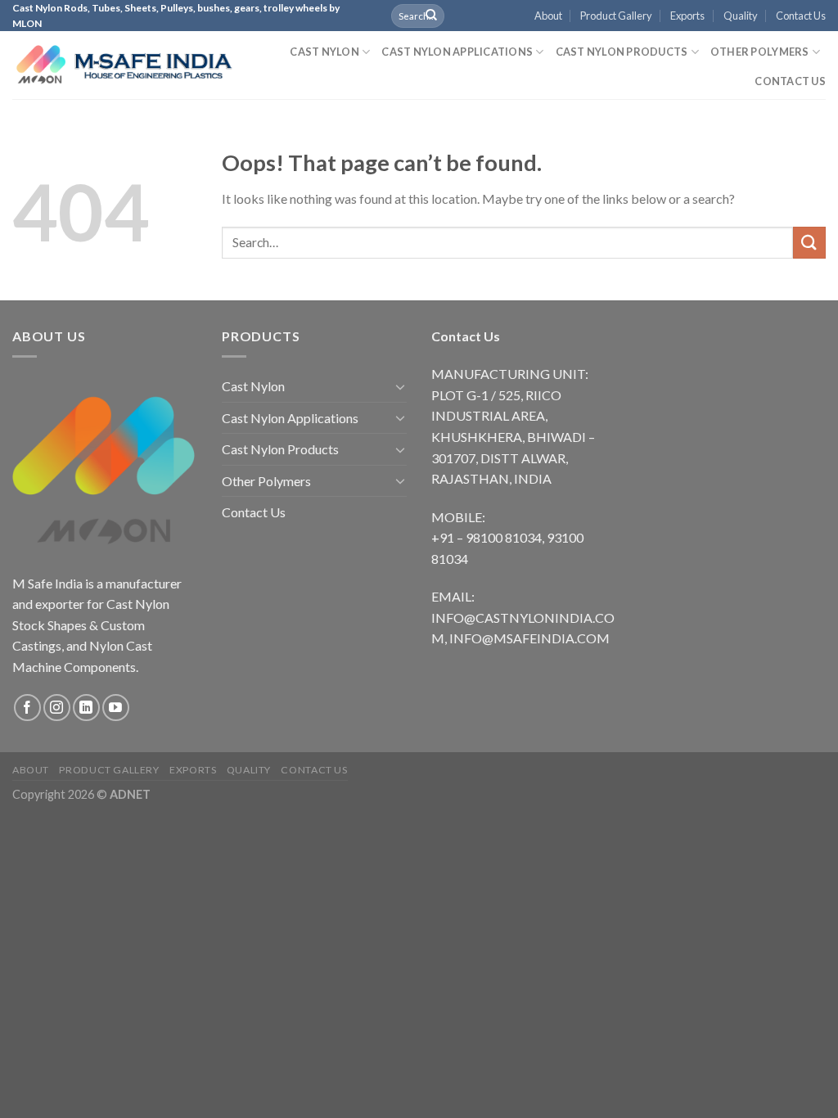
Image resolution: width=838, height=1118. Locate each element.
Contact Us (801, 15)
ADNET (130, 794)
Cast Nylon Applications (457, 51)
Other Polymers (759, 51)
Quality (740, 15)
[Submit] (431, 15)
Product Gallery (616, 15)
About (548, 15)
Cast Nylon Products (622, 51)
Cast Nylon (324, 51)
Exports (687, 15)
